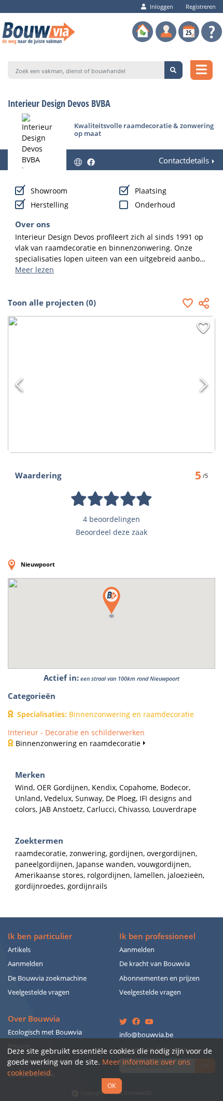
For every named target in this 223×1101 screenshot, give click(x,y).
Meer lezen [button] (34, 269)
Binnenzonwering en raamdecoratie (78, 743)
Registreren (201, 6)
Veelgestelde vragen (38, 992)
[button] (190, 302)
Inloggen (161, 6)
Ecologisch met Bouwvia (45, 1032)
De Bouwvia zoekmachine (47, 978)
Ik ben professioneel (157, 936)
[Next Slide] (203, 384)
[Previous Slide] (19, 384)
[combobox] (86, 70)
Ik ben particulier (40, 936)
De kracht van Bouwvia (154, 963)
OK (111, 1085)
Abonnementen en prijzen (159, 978)
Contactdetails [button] (184, 160)
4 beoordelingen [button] (111, 519)
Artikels (19, 949)
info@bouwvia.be (146, 1034)
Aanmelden (25, 963)
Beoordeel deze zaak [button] (111, 532)
